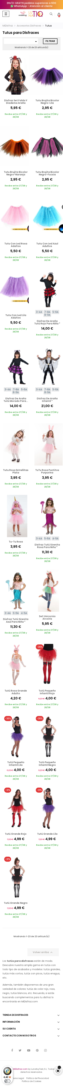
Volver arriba (43, 952)
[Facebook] (12, 1050)
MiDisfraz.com (20, 1069)
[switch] (7, 1081)
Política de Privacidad (37, 1078)
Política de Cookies (31, 1081)
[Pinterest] (37, 1050)
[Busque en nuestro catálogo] (51, 14)
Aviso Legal (18, 1078)
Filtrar (50, 41)
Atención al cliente (41, 6)
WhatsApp (20, 6)
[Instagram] (45, 1050)
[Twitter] (20, 1050)
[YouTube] (28, 1050)
